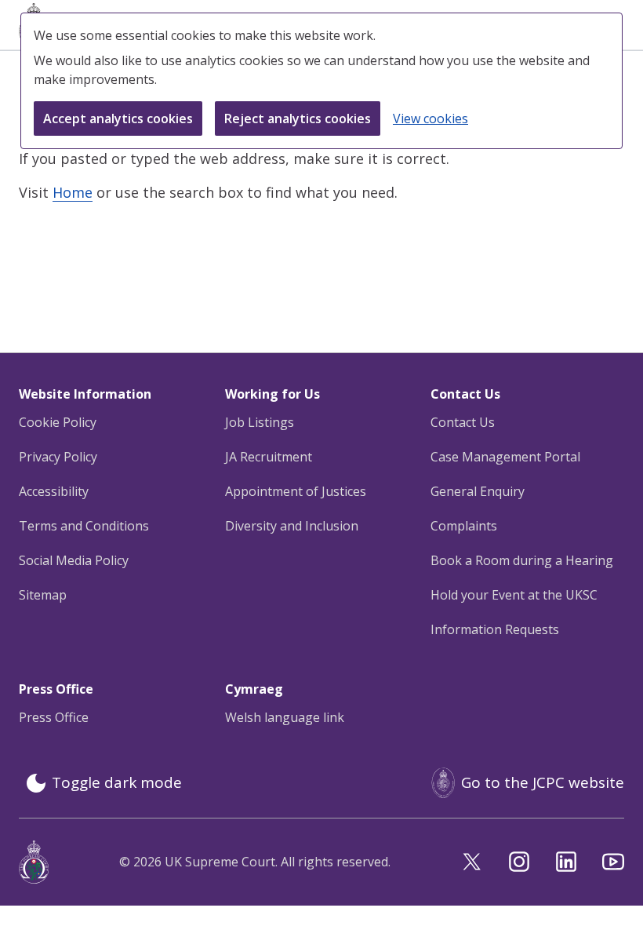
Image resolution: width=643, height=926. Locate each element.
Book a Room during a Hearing (521, 560)
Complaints (463, 525)
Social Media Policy (74, 560)
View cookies (430, 118)
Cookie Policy (57, 422)
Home (73, 192)
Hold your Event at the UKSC (514, 594)
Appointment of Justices (295, 491)
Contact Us (462, 422)
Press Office (54, 717)
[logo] (34, 862)
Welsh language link (284, 717)
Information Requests (494, 629)
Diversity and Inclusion (291, 525)
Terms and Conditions (84, 525)
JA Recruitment (268, 456)
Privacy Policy (58, 456)
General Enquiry (477, 491)
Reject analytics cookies (297, 118)
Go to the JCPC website (542, 782)
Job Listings (259, 422)
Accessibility (54, 491)
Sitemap (43, 594)
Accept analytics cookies (118, 118)
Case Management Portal (505, 456)
